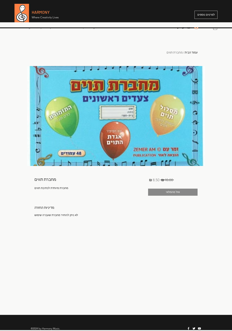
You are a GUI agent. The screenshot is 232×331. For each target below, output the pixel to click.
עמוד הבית (191, 52)
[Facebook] (178, 27)
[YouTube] (188, 27)
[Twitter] (183, 27)
